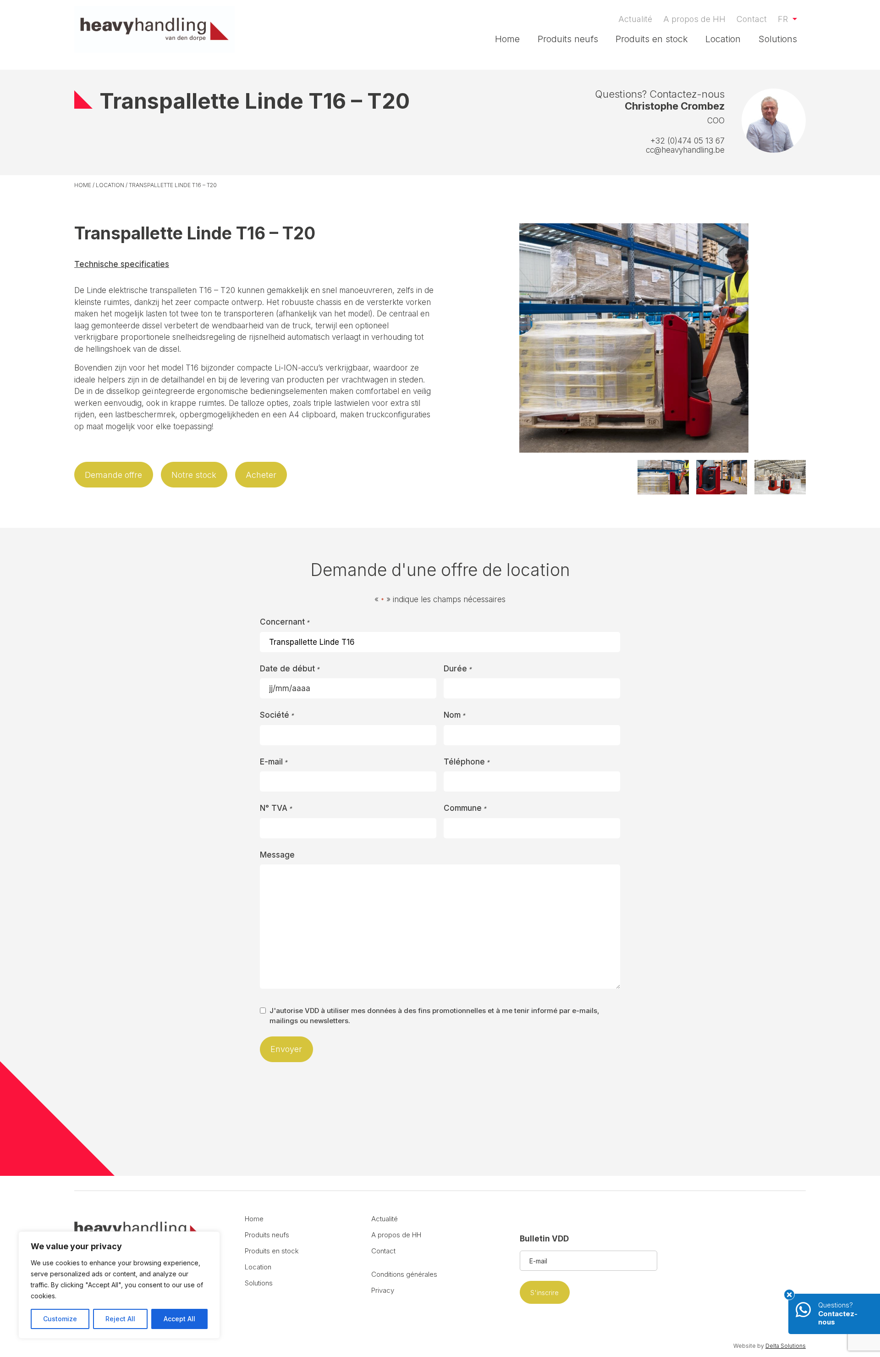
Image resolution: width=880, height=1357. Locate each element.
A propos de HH (694, 19)
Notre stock (193, 475)
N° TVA (276, 808)
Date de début (289, 668)
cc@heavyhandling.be (685, 150)
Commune (465, 808)
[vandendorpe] (154, 29)
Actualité (635, 19)
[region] (119, 1285)
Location (723, 38)
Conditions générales (404, 1274)
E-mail (273, 761)
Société (277, 715)
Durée (458, 668)
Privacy (382, 1290)
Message (277, 854)
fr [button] (784, 19)
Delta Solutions (785, 1345)
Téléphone (467, 761)
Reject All (120, 1319)
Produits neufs (568, 38)
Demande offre (113, 475)
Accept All (179, 1319)
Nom (454, 715)
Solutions (778, 38)
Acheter (261, 475)
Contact (752, 19)
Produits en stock (652, 38)
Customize (60, 1319)
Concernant (284, 621)
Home (507, 38)
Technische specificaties (121, 264)
